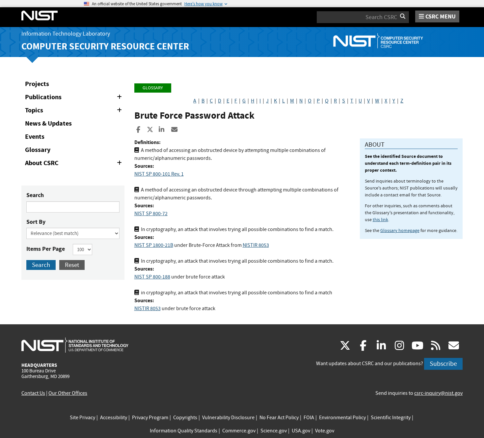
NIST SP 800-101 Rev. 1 (159, 174)
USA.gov (301, 430)
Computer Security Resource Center (105, 46)
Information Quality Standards (183, 430)
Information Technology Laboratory (65, 34)
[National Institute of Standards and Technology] (74, 344)
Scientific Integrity (391, 417)
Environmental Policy (342, 417)
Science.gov (273, 430)
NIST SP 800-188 (152, 277)
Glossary (37, 149)
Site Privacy (82, 417)
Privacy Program (150, 417)
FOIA (309, 417)
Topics (74, 111)
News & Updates (48, 123)
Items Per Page (45, 249)
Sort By (35, 222)
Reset (72, 265)
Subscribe (443, 364)
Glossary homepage (399, 230)
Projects (37, 83)
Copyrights (185, 417)
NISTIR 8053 (256, 245)
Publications (74, 98)
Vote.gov (324, 430)
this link (380, 219)
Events (34, 136)
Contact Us (33, 393)
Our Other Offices (67, 393)
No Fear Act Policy (279, 417)
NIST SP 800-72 (151, 213)
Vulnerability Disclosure (228, 417)
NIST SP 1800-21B (153, 245)
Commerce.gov (238, 430)
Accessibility (113, 417)
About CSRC (74, 164)
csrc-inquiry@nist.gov (438, 393)
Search (35, 195)
